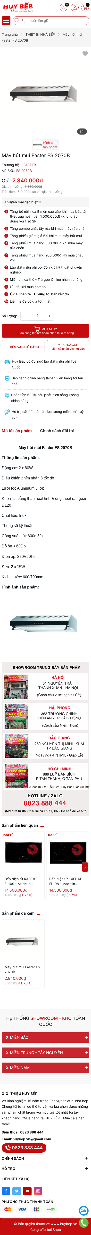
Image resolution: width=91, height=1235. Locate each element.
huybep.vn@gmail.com (32, 1139)
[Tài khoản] (75, 7)
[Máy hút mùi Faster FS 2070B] (23, 941)
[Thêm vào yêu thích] (85, 53)
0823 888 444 (31, 1132)
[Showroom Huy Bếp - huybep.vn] (18, 7)
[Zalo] (84, 1211)
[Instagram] (38, 1191)
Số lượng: (9, 316)
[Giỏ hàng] (85, 7)
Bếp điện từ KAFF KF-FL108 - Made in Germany (66, 881)
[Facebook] (6, 1191)
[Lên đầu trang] (84, 1198)
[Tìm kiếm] (17, 20)
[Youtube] (27, 1191)
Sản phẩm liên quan (20, 825)
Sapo (57, 1229)
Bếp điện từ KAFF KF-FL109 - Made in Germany (22, 881)
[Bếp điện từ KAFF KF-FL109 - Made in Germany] (23, 853)
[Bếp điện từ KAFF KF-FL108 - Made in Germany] (68, 853)
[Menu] (6, 20)
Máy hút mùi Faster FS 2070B (22, 969)
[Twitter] (16, 1191)
